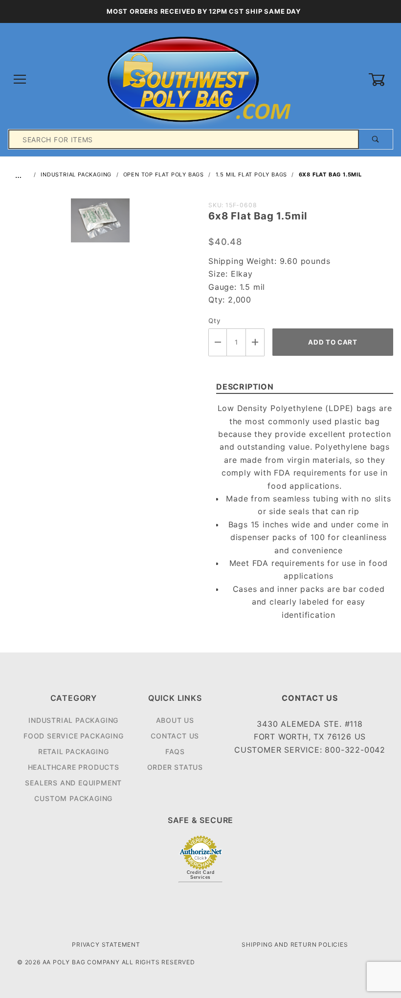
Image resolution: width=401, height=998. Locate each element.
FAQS (175, 751)
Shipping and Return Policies (295, 944)
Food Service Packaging (73, 736)
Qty (214, 321)
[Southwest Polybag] (200, 79)
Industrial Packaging (73, 720)
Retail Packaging (73, 751)
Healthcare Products (73, 767)
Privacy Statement (106, 944)
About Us (175, 720)
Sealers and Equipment (73, 783)
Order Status (175, 767)
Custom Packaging (73, 798)
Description (245, 386)
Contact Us (175, 736)
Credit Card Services (201, 875)
